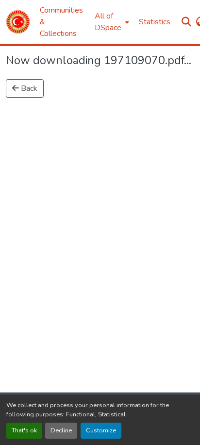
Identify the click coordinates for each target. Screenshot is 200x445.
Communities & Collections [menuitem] (61, 22)
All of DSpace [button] (108, 22)
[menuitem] (111, 21)
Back (28, 88)
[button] (18, 22)
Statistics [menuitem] (154, 22)
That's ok (24, 430)
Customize (101, 430)
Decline (61, 430)
